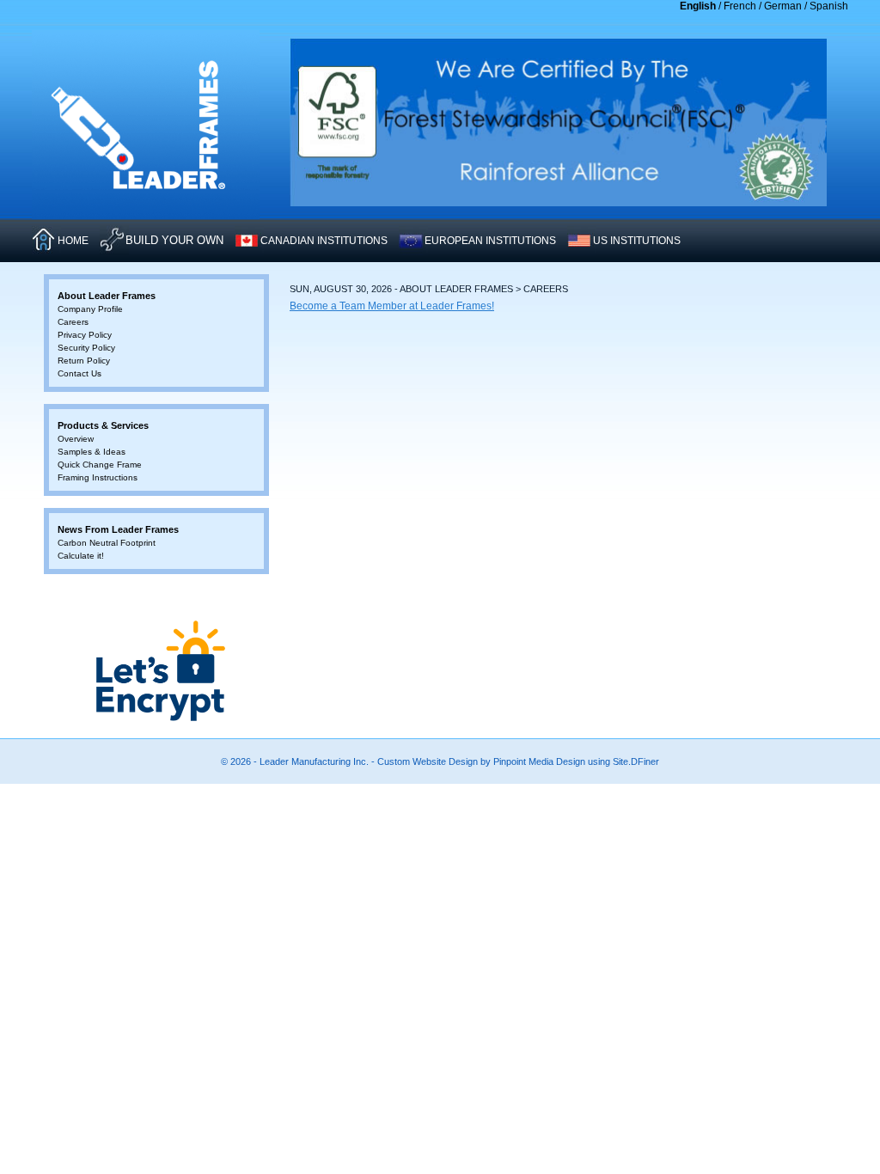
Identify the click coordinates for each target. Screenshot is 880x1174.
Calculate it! (81, 555)
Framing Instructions (98, 477)
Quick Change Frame (100, 464)
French (740, 6)
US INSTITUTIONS (637, 241)
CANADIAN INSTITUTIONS (324, 241)
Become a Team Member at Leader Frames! (392, 306)
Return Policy (84, 360)
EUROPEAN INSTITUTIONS (490, 241)
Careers (73, 322)
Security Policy (86, 347)
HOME (73, 241)
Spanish (829, 6)
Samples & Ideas (91, 451)
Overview (76, 438)
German (783, 6)
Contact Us (79, 373)
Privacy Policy (85, 334)
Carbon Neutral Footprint (107, 542)
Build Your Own (174, 240)
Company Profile (90, 309)
